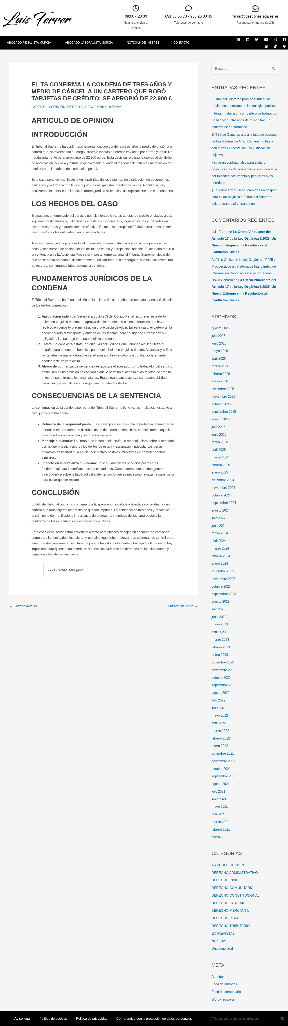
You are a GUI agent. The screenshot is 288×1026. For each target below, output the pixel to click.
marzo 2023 (220, 639)
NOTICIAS (219, 941)
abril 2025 (219, 449)
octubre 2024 (221, 495)
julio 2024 (218, 518)
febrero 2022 (221, 738)
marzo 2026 (220, 366)
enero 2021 (220, 837)
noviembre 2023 (223, 579)
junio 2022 (219, 708)
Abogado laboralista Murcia (89, 42)
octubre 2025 (221, 404)
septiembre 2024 (224, 503)
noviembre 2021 (223, 761)
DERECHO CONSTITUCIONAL (235, 895)
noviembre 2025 (223, 396)
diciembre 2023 (223, 571)
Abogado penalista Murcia (29, 42)
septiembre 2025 (224, 411)
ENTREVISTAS (223, 933)
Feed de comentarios (227, 992)
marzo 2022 (220, 731)
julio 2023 (218, 609)
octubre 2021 (221, 769)
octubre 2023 (221, 586)
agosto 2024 (221, 510)
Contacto (181, 42)
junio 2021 (219, 799)
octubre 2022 (221, 677)
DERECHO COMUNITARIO (233, 888)
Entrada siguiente (183, 606)
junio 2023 (219, 617)
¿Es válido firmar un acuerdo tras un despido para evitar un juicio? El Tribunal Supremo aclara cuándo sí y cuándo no (244, 196)
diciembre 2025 (223, 389)
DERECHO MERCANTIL (230, 910)
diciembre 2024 (223, 480)
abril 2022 (219, 723)
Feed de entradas (224, 984)
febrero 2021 (221, 829)
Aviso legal (22, 1018)
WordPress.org (223, 999)
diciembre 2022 (223, 662)
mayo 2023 (220, 624)
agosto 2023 (221, 601)
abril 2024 (219, 541)
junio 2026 (219, 343)
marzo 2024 (220, 548)
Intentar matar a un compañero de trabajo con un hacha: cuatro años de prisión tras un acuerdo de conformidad (245, 120)
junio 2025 (219, 434)
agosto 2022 (221, 693)
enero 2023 (220, 654)
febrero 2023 (221, 647)
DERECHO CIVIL (225, 880)
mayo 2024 (220, 533)
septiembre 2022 (224, 685)
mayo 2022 (220, 715)
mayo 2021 (220, 806)
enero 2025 (220, 472)
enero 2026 (220, 381)
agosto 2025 (221, 419)
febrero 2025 (221, 465)
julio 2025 (218, 427)
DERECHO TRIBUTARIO (231, 926)
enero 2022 (220, 746)
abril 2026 (219, 358)
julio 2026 (218, 336)
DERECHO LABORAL (228, 903)
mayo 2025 (220, 442)
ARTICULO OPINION (49, 107)
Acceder (218, 977)
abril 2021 (219, 814)
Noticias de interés (143, 42)
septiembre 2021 (224, 776)
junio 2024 (219, 526)
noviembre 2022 (223, 670)
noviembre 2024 (223, 487)
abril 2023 (219, 632)
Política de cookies (53, 1018)
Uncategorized (222, 948)
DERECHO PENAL (81, 107)
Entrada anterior (23, 606)
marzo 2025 (220, 457)
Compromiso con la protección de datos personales (154, 1018)
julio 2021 (218, 791)
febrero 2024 (221, 556)
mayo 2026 (220, 351)
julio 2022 (218, 700)
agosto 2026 (221, 328)
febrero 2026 (221, 374)
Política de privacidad (91, 1018)
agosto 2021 (221, 784)
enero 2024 (220, 563)
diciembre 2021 (223, 753)
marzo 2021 (220, 822)
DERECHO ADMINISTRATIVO (235, 873)
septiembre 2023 (224, 594)
